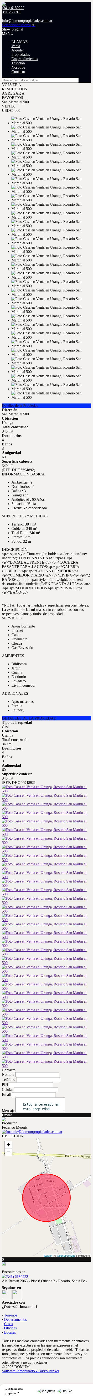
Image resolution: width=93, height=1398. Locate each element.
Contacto (18, 72)
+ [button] (8, 1145)
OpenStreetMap (66, 1255)
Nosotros (18, 67)
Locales (10, 1332)
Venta (15, 46)
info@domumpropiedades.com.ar (27, 21)
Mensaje (8, 1111)
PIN (5, 1084)
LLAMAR (19, 42)
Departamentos (15, 1319)
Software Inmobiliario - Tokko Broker (30, 1371)
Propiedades (20, 54)
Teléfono (8, 1079)
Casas (8, 1324)
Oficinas (10, 1328)
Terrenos (10, 1315)
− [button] (8, 1152)
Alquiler (17, 50)
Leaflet (48, 1255)
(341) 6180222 (17, 1277)
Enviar (7, 1115)
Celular (7, 1089)
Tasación (18, 63)
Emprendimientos (24, 59)
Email (6, 1094)
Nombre (8, 1074)
